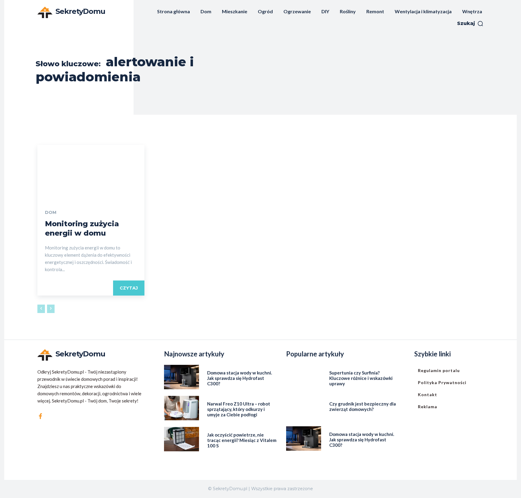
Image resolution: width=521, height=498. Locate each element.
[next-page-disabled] (51, 309)
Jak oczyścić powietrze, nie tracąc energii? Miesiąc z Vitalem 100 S (241, 440)
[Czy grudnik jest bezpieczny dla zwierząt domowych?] (303, 408)
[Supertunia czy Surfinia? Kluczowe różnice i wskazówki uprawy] (303, 377)
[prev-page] (41, 309)
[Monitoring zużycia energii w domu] (90, 172)
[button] (470, 23)
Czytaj (129, 288)
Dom (50, 212)
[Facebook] (40, 416)
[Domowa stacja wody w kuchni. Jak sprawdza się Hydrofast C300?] (181, 377)
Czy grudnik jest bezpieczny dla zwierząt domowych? (362, 406)
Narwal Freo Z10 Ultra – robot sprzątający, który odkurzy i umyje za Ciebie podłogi (238, 409)
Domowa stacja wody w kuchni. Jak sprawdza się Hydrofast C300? (239, 378)
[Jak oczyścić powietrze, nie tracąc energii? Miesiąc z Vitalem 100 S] (181, 439)
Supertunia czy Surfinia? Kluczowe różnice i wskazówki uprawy (361, 378)
